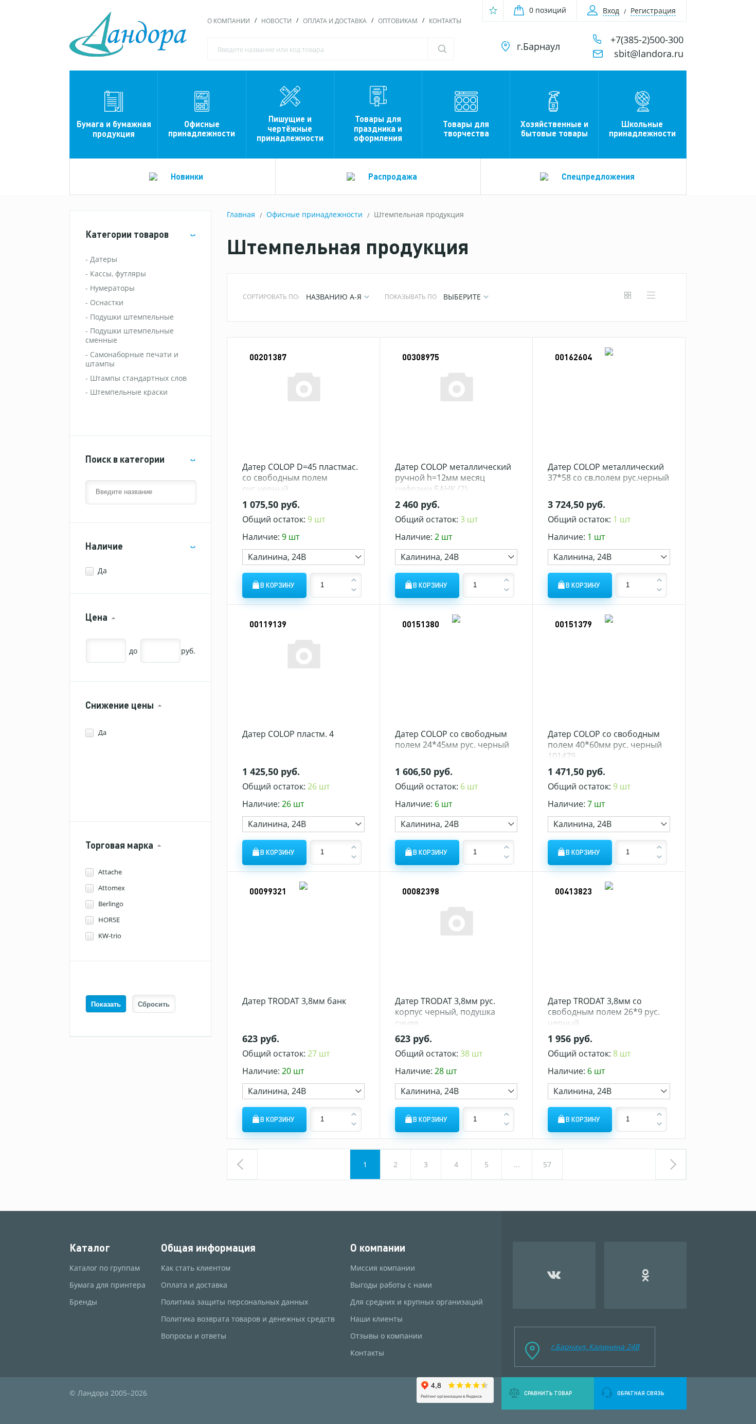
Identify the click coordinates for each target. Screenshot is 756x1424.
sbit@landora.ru (648, 53)
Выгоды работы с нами (391, 1285)
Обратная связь (640, 1393)
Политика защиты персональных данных (234, 1302)
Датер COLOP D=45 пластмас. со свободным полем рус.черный (300, 478)
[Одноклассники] (645, 1275)
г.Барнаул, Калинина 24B (595, 1346)
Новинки (187, 176)
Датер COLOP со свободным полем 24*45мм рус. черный (452, 739)
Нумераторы (112, 288)
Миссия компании (382, 1268)
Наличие (104, 546)
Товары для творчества (466, 128)
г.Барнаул (538, 46)
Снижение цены (119, 705)
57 (547, 1164)
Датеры (103, 259)
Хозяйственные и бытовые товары (554, 128)
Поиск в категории (125, 459)
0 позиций (547, 10)
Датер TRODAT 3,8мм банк (294, 1001)
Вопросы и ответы (193, 1336)
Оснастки (106, 302)
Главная (241, 214)
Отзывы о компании (386, 1336)
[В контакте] (554, 1275)
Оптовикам (398, 20)
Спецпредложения (598, 176)
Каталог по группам (104, 1268)
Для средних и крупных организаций (416, 1302)
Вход (611, 10)
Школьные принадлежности (642, 128)
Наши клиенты (376, 1319)
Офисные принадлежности (201, 128)
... (517, 1164)
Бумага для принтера (107, 1285)
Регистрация (653, 10)
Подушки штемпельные (132, 317)
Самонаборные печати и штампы (131, 358)
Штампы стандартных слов (138, 378)
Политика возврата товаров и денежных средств (248, 1319)
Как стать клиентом (195, 1268)
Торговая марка (119, 845)
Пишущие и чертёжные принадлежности (290, 128)
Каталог (89, 1248)
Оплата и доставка (335, 20)
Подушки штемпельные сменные (129, 335)
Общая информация (208, 1248)
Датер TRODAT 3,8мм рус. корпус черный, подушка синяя (445, 1012)
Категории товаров (127, 234)
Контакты (445, 20)
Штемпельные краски (129, 392)
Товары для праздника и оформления (378, 128)
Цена (96, 617)
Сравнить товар (548, 1393)
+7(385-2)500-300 (646, 39)
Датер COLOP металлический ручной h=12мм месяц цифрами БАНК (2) (453, 478)
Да (102, 570)
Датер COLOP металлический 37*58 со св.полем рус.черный (608, 472)
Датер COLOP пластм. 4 (288, 734)
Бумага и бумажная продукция (114, 128)
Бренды (83, 1302)
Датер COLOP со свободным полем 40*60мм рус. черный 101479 (605, 745)
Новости (276, 20)
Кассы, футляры (118, 273)
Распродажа (392, 176)
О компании (228, 20)
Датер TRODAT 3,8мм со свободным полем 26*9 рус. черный (604, 1012)
